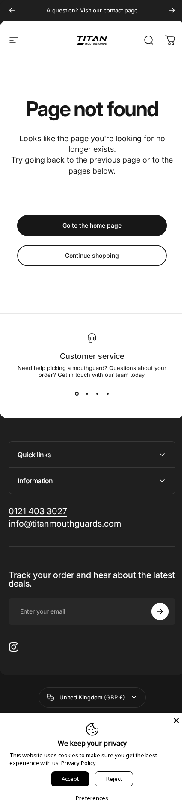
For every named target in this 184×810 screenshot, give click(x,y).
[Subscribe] (153, 611)
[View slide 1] (76, 393)
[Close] (170, 720)
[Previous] (12, 10)
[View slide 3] (97, 393)
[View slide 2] (87, 393)
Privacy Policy (78, 763)
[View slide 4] (107, 393)
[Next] (172, 10)
